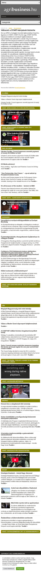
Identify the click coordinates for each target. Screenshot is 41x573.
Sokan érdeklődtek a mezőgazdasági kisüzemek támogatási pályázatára (18, 417)
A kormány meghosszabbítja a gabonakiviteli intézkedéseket (17, 434)
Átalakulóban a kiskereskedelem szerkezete (17, 518)
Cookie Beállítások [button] (9, 568)
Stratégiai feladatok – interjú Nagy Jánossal (16, 473)
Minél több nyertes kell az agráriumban (25, 503)
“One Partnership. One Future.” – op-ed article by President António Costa (18, 174)
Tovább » (26, 159)
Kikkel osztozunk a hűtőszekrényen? (14, 271)
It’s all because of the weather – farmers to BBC (18, 186)
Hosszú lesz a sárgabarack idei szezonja (15, 404)
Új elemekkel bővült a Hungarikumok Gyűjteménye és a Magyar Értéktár (20, 237)
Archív (10, 28)
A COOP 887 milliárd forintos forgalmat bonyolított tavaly (19, 331)
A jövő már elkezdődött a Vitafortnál (24, 488)
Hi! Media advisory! (8, 164)
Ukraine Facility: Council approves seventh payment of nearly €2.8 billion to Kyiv (20, 103)
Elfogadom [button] (20, 568)
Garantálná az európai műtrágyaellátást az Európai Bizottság (19, 221)
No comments (17, 28)
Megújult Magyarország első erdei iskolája (14, 96)
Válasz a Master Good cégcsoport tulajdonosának (16, 99)
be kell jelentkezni (20, 87)
